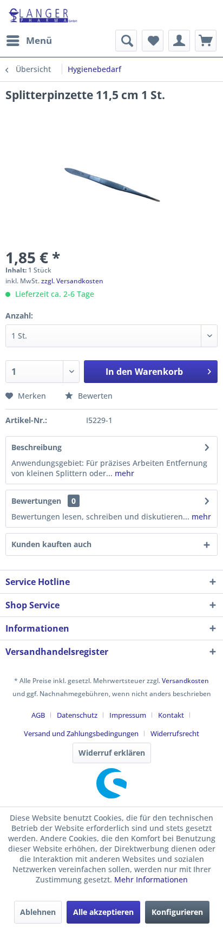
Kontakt (171, 715)
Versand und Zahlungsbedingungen (81, 733)
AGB (38, 715)
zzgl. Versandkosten (72, 280)
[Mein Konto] (179, 40)
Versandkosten (185, 680)
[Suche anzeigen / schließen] (126, 40)
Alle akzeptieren (103, 912)
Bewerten (94, 396)
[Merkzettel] (152, 40)
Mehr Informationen (151, 879)
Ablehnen (38, 912)
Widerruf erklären (111, 753)
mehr (123, 473)
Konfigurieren (177, 912)
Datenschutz (77, 715)
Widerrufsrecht (174, 733)
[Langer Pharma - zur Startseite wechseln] (43, 14)
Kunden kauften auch (51, 544)
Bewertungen (36, 501)
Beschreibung (36, 447)
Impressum (127, 715)
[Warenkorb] (206, 40)
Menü (39, 40)
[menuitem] (28, 40)
